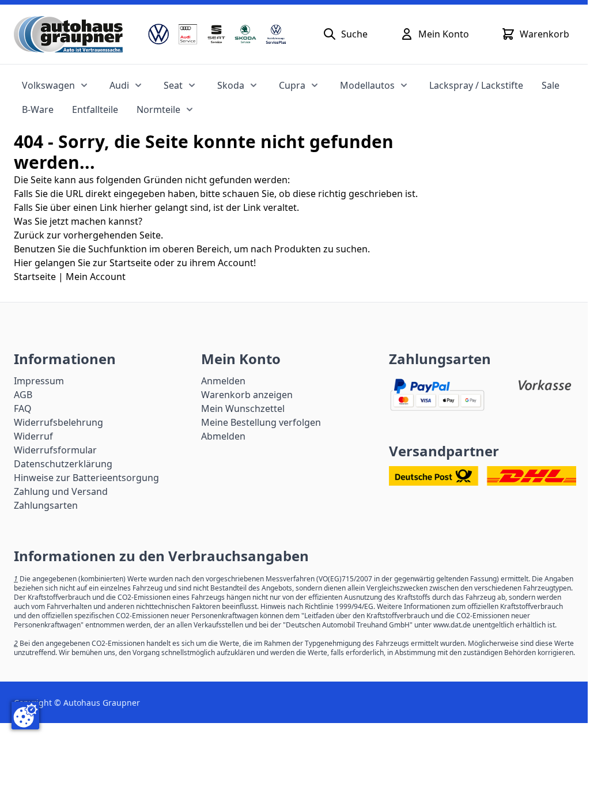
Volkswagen (48, 85)
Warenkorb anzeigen (247, 394)
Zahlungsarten (46, 505)
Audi (119, 85)
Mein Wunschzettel (243, 408)
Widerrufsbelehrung (58, 422)
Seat (173, 85)
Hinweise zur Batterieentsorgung (86, 477)
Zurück (29, 235)
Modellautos (367, 85)
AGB (23, 394)
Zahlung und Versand (61, 491)
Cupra (292, 85)
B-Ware (38, 109)
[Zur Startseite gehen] (68, 34)
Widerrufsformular (55, 450)
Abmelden (223, 436)
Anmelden (223, 380)
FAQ (23, 408)
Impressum (39, 380)
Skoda (230, 85)
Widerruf (33, 436)
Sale (550, 85)
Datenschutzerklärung (63, 463)
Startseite (35, 276)
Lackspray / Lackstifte (476, 85)
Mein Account (96, 276)
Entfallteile (95, 109)
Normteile (158, 109)
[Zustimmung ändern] (25, 715)
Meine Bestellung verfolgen (261, 422)
